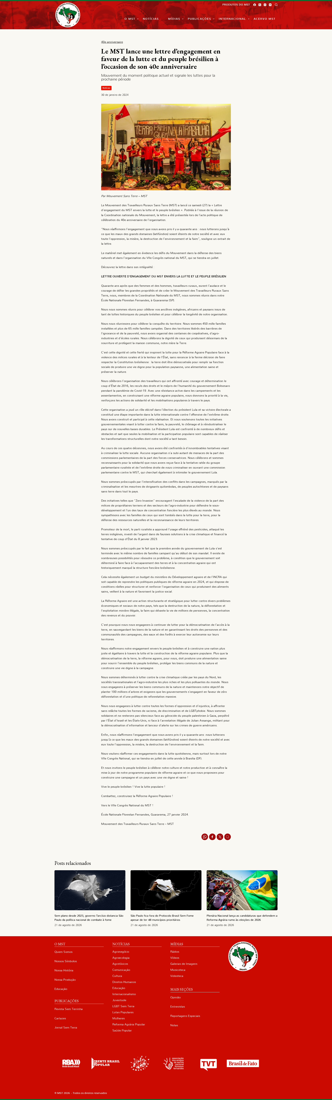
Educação (60, 988)
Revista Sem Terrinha (68, 1009)
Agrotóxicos (120, 963)
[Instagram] (265, 4)
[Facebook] (254, 4)
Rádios (174, 951)
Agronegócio (120, 951)
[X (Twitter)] (260, 4)
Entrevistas (177, 1006)
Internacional (232, 18)
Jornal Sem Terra (65, 1027)
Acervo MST (264, 18)
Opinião (175, 997)
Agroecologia (121, 957)
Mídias (174, 18)
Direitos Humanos (124, 982)
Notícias (151, 18)
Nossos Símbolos (65, 961)
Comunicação (121, 969)
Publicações (199, 18)
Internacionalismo (124, 994)
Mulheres (118, 1018)
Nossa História (63, 970)
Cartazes (60, 1018)
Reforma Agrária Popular (128, 1024)
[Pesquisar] (276, 4)
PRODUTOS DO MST (236, 4)
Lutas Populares (122, 1012)
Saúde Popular (122, 1030)
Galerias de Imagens (183, 963)
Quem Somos (63, 951)
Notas (174, 1025)
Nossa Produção (65, 979)
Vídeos (174, 957)
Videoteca (176, 975)
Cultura (117, 975)
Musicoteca (177, 969)
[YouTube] (270, 4)
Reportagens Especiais (185, 1015)
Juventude (119, 1000)
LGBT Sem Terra (123, 1006)
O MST (129, 18)
